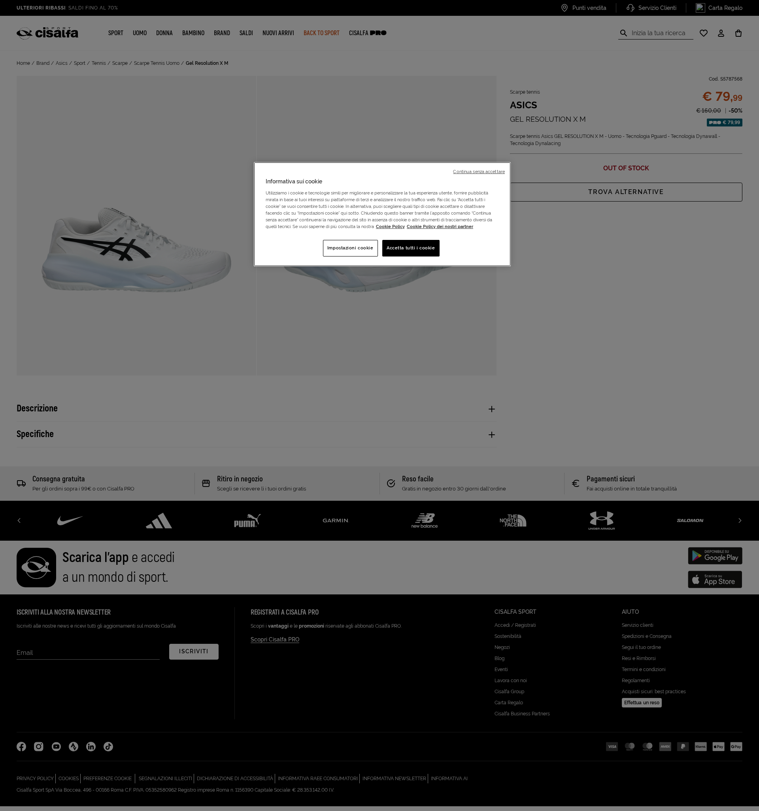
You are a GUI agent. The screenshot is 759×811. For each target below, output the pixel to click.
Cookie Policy (390, 226)
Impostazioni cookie (350, 248)
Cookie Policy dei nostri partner (440, 226)
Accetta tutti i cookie (411, 248)
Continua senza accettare (479, 171)
